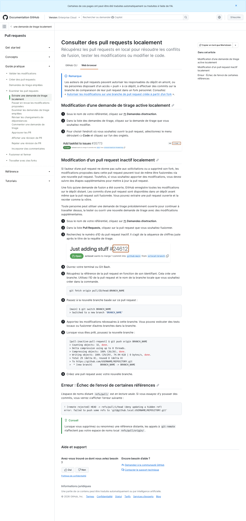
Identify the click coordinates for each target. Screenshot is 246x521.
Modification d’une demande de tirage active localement (115, 105)
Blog (158, 496)
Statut (118, 496)
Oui (69, 469)
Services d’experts (143, 496)
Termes (90, 496)
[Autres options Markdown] (235, 45)
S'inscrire (235, 17)
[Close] (236, 5)
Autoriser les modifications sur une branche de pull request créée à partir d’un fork (119, 94)
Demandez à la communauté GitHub (144, 464)
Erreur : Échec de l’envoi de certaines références (108, 385)
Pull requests (15, 36)
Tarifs (128, 496)
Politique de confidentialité (73, 476)
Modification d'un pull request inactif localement (108, 160)
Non (83, 469)
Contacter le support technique (142, 469)
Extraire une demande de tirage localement (28, 26)
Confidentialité (104, 496)
